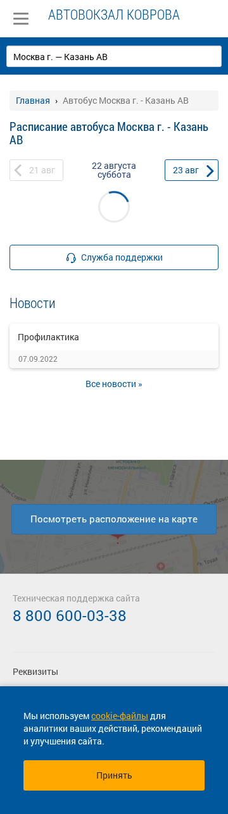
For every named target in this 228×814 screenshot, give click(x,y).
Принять (114, 775)
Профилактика (48, 337)
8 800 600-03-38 (70, 615)
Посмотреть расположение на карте (114, 518)
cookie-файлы (119, 716)
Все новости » (114, 384)
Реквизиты (35, 671)
